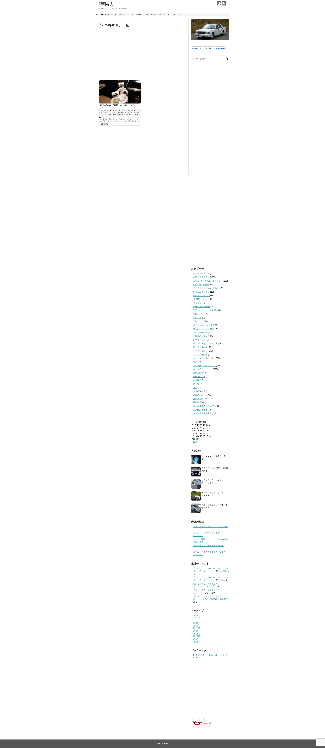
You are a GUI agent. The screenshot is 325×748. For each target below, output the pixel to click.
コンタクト (176, 14)
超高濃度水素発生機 (202, 413)
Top (97, 14)
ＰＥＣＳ (197, 303)
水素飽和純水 (199, 391)
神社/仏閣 (197, 402)
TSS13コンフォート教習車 (205, 310)
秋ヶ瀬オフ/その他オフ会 (204, 406)
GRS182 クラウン (126, 14)
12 (204, 431)
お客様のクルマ (200, 336)
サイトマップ (163, 14)
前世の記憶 (198, 373)
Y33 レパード (199, 314)
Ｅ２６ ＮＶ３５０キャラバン (206, 288)
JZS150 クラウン (201, 299)
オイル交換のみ (200, 332)
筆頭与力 (106, 4)
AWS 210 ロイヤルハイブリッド (208, 281)
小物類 (196, 380)
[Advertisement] (141, 55)
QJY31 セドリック (108, 14)
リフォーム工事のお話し (204, 365)
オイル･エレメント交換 (204, 325)
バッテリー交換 (200, 354)
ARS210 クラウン (201, 277)
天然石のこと (199, 377)
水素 (195, 388)
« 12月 (194, 442)
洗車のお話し (199, 395)
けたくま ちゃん (200, 347)
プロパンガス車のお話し (204, 358)
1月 (196, 618)
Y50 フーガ (198, 318)
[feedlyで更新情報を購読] (219, 3)
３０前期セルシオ (201, 273)
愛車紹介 (139, 14)
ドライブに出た (200, 351)
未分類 (196, 384)
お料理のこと (199, 340)
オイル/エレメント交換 (203, 329)
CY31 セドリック (201, 284)
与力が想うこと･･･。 (203, 369)
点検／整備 (198, 399)
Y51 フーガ (198, 321)
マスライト (198, 362)
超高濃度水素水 (200, 410)
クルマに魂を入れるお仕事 (205, 343)
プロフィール (150, 14)
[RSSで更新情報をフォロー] (224, 3)
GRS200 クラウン (201, 296)
